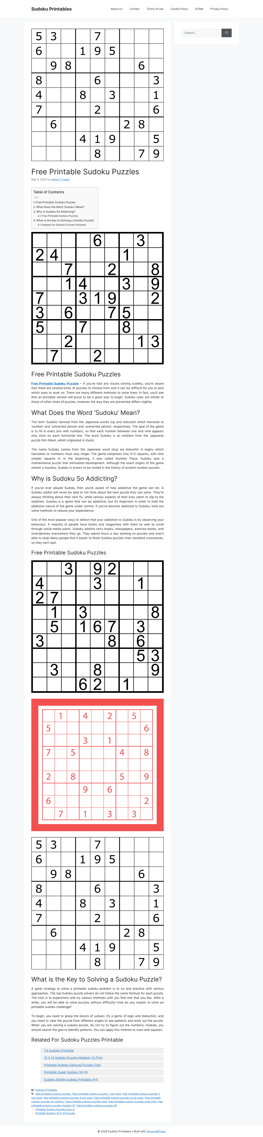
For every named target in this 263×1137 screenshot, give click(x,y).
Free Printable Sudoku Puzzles (56, 202)
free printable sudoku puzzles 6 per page (118, 1097)
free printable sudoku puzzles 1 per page (96, 1093)
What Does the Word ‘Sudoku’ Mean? (60, 207)
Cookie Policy (179, 9)
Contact (134, 9)
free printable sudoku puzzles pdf (97, 1105)
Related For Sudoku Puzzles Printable (64, 224)
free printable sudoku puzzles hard (86, 1101)
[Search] (226, 33)
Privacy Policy (219, 9)
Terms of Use (155, 9)
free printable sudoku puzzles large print (132, 1101)
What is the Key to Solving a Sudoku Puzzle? (65, 220)
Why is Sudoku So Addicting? (55, 211)
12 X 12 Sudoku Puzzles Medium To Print (73, 1058)
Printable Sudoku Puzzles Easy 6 (55, 1109)
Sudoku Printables (51, 9)
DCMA (199, 9)
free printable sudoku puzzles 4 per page (68, 1097)
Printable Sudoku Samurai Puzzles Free (72, 1065)
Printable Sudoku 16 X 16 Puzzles (55, 1113)
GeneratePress (156, 1131)
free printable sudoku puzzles (53, 1093)
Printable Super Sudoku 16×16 (66, 1072)
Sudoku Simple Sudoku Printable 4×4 (71, 1079)
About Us (116, 9)
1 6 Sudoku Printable (59, 1050)
